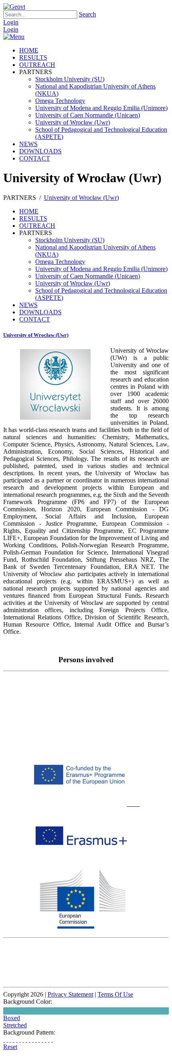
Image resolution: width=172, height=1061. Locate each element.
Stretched (15, 1025)
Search (87, 14)
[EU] (83, 927)
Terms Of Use (115, 994)
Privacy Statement (70, 994)
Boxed (11, 1018)
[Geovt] (14, 6)
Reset (10, 1046)
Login (10, 22)
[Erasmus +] (132, 866)
